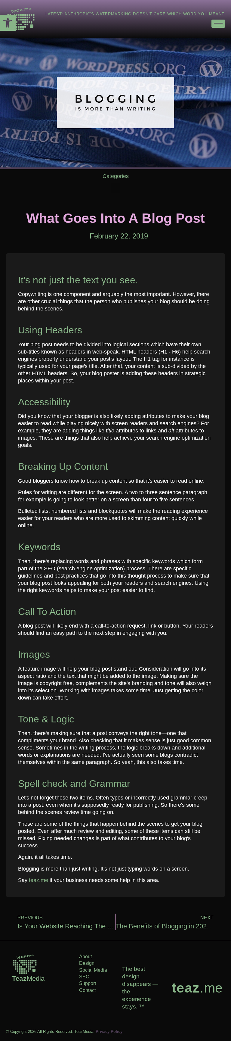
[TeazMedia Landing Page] (21, 19)
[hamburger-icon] (218, 24)
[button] (8, 23)
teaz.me (38, 880)
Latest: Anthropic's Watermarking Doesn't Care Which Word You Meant (134, 14)
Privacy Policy (109, 1031)
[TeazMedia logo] (25, 964)
